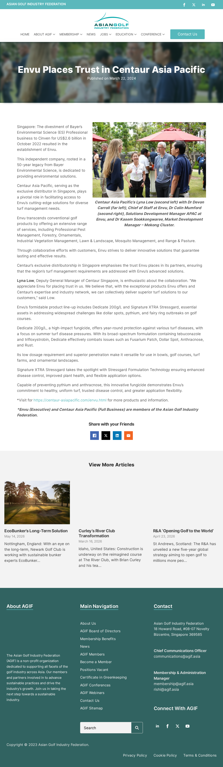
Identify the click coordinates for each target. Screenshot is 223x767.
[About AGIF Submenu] (54, 34)
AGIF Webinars (92, 692)
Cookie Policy (165, 755)
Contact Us (89, 700)
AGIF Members (92, 654)
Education (124, 34)
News (91, 34)
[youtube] (212, 4)
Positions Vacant (94, 669)
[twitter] (193, 4)
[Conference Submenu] (164, 34)
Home (24, 34)
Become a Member (96, 662)
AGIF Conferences (95, 685)
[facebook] (184, 4)
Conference (151, 34)
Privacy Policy (135, 755)
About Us (88, 623)
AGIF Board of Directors (100, 631)
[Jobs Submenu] (110, 34)
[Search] (137, 728)
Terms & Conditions (199, 755)
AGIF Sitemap (91, 708)
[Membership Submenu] (81, 34)
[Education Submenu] (136, 34)
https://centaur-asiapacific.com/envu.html (70, 400)
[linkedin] (203, 4)
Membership (69, 34)
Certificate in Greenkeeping (103, 677)
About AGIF (43, 34)
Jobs (104, 34)
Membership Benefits (98, 639)
